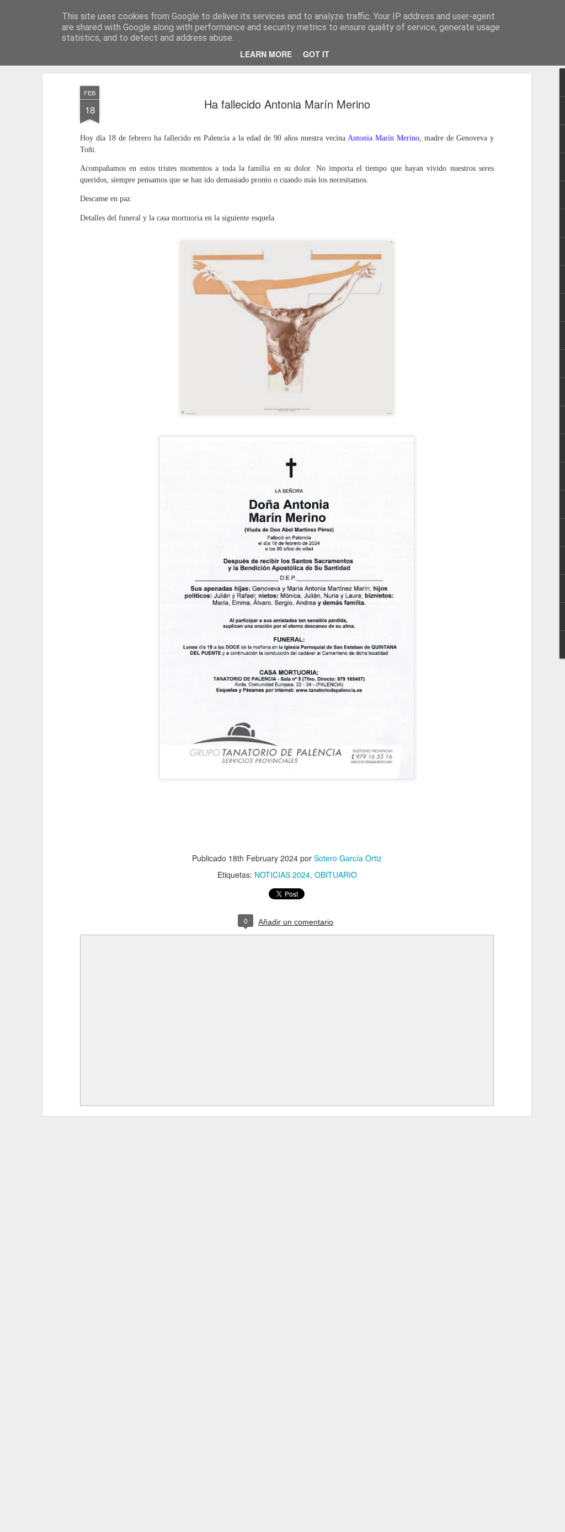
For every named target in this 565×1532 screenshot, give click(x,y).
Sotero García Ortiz (348, 858)
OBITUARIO (336, 874)
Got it (316, 54)
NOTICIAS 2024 (282, 874)
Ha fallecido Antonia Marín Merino (287, 104)
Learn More (266, 54)
